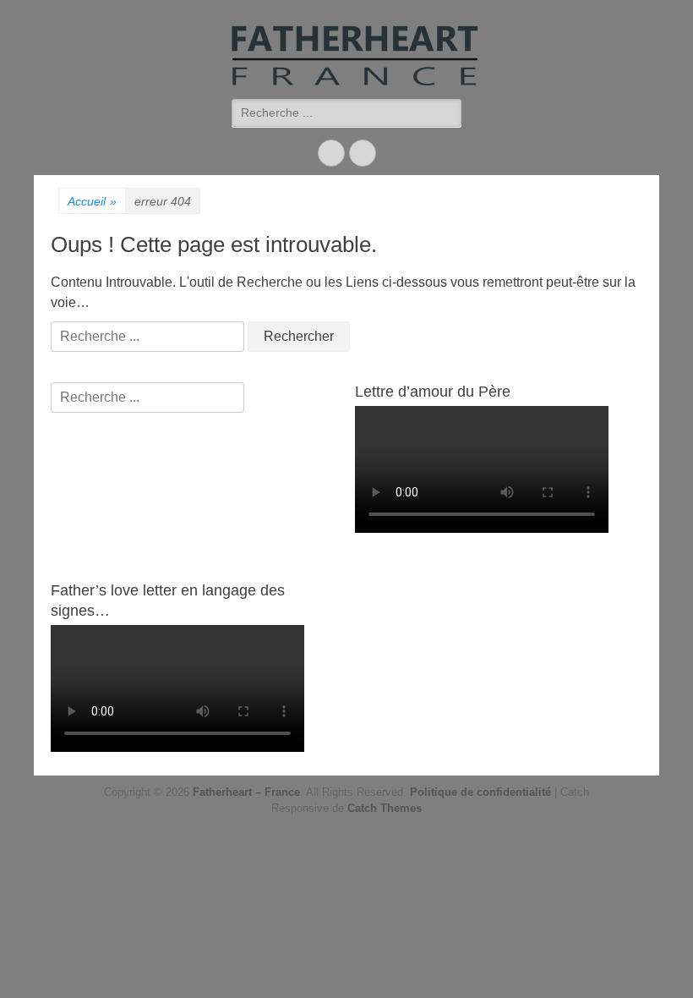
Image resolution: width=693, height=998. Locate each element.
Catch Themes (384, 808)
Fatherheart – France (246, 792)
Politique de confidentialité (480, 792)
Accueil (92, 201)
